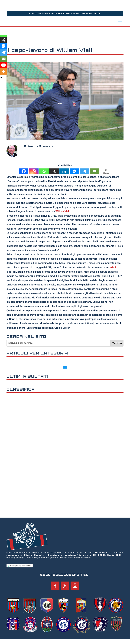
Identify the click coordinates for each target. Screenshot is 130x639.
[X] (54, 171)
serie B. (112, 267)
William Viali (62, 211)
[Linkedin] (64, 171)
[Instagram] (34, 171)
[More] (3, 71)
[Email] (94, 171)
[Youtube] (3, 65)
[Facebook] (23, 171)
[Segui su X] (65, 586)
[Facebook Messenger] (74, 171)
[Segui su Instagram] (75, 586)
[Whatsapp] (44, 171)
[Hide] (1, 77)
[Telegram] (84, 171)
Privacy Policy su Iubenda (20, 565)
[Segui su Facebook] (55, 586)
